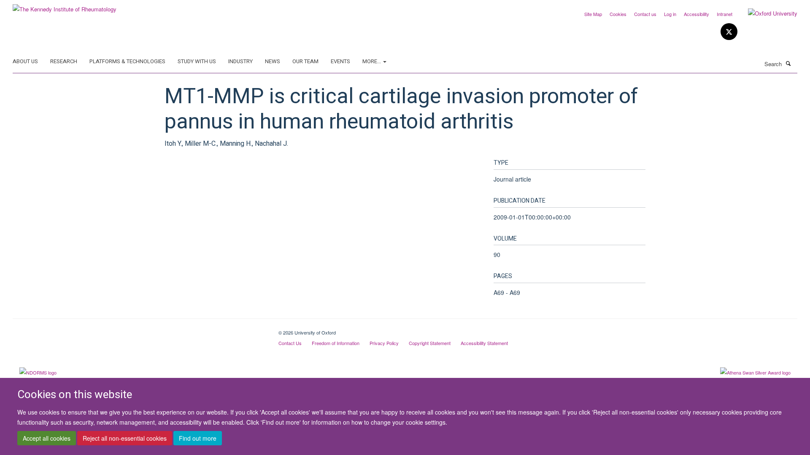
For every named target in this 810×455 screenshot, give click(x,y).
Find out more (197, 438)
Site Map (593, 14)
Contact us (645, 14)
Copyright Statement (430, 343)
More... (372, 61)
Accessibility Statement (484, 343)
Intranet (724, 14)
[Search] (788, 63)
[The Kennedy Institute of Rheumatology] (64, 6)
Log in (670, 14)
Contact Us (290, 343)
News (272, 61)
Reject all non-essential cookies (125, 438)
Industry (240, 61)
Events (340, 61)
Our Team (305, 61)
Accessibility (696, 14)
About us (25, 61)
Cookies (618, 14)
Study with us (197, 61)
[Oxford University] (766, 13)
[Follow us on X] (729, 32)
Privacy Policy (384, 343)
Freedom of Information (335, 343)
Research (63, 61)
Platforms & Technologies (127, 61)
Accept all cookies (46, 438)
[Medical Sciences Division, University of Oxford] (139, 329)
